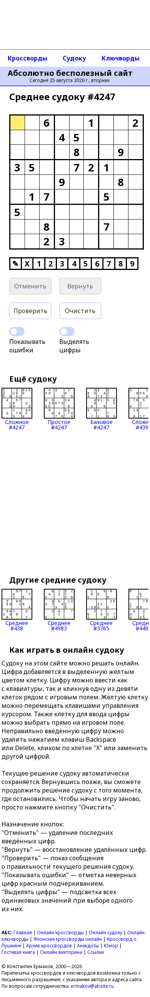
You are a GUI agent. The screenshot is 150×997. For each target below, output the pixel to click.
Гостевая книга (18, 952)
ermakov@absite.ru (92, 986)
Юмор (111, 945)
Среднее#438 (16, 625)
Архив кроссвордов (49, 945)
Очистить (80, 311)
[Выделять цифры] (67, 331)
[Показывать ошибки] (17, 331)
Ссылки (95, 952)
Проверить (30, 311)
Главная (22, 932)
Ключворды (121, 58)
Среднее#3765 (101, 625)
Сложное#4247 (17, 424)
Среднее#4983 (59, 625)
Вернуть (80, 286)
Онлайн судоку (105, 932)
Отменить (30, 286)
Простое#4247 (59, 424)
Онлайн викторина (61, 952)
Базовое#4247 (101, 424)
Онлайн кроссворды (60, 932)
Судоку (74, 58)
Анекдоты (88, 945)
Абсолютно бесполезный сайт (70, 73)
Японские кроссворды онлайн (67, 939)
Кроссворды (27, 58)
